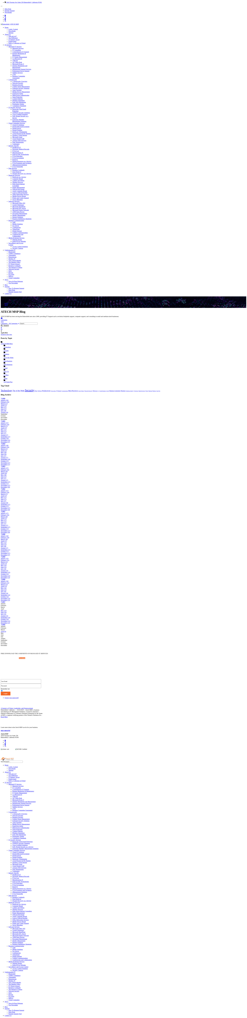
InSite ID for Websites (19, 241)
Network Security (17, 83)
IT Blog (6, 375)
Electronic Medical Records (20, 149)
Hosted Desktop (17, 130)
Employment (12, 41)
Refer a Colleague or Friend (16, 43)
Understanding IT (10, 250)
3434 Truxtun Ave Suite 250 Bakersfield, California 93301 (24, 2)
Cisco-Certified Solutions (20, 114)
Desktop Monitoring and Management (19, 66)
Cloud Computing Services (16, 123)
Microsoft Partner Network (20, 210)
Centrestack (15, 144)
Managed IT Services (15, 46)
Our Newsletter (13, 283)
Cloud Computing (13, 278)
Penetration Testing (18, 104)
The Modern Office (14, 262)
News (6, 279)
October (5, 438)
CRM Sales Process (18, 212)
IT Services (8, 45)
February (5, 402)
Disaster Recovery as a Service (21, 173)
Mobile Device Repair (19, 196)
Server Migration (17, 199)
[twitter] (5, 742)
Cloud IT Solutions (18, 125)
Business (6, 354)
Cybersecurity (12, 79)
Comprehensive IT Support (20, 52)
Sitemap (10, 33)
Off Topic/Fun (8, 382)
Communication (65, 390)
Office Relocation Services (20, 194)
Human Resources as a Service (21, 161)
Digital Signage (17, 231)
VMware (15, 60)
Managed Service (141, 390)
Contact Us (8, 293)
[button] (123, 329)
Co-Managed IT (17, 59)
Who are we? (12, 36)
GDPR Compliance (14, 253)
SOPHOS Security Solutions (21, 113)
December (5, 442)
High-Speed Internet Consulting (18, 185)
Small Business (103, 390)
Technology (7, 347)
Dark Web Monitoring (19, 102)
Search (6, 325)
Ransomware (12, 257)
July (3, 410)
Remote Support (10, 10)
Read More (4, 717)
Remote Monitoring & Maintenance (19, 54)
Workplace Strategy (129, 390)
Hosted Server (16, 128)
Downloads (8, 12)
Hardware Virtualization (19, 132)
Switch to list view (6, 334)
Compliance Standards (19, 106)
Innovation (53, 390)
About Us (8, 34)
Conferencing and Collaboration (17, 235)
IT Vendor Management (19, 57)
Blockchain (11, 252)
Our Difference (13, 38)
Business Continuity (18, 170)
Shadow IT (11, 259)
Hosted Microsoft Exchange (20, 126)
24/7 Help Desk (17, 62)
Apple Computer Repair (19, 191)
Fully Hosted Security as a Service (22, 847)
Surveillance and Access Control (18, 967)
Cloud (5, 368)
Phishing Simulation (18, 100)
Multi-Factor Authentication (20, 95)
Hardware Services (14, 175)
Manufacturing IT (17, 153)
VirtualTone (16, 229)
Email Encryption (17, 93)
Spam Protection (17, 97)
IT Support (58, 391)
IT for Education (17, 156)
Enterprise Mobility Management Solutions (19, 120)
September (5, 437)
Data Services (12, 168)
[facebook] (5, 740)
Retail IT (15, 159)
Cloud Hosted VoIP (18, 139)
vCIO (14, 74)
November (5, 440)
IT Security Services (14, 107)
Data (36, 391)
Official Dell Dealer (18, 189)
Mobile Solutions (17, 224)
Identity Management (18, 215)
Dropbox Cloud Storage (19, 135)
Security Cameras (17, 248)
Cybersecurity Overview (19, 81)
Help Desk (8, 9)
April (4, 405)
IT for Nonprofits (17, 166)
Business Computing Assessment (18, 77)
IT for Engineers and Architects (21, 163)
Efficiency (95, 391)
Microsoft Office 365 (18, 203)
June (3, 409)
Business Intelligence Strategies (21, 219)
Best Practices (8, 361)
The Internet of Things (15, 267)
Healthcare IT (16, 147)
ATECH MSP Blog (7, 344)
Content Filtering (17, 99)
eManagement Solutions (19, 165)
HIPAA (10, 276)
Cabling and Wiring (18, 180)
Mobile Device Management (21, 92)
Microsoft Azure (17, 137)
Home (6, 27)
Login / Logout (13, 29)
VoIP (13, 222)
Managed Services (18, 48)
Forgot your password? (12, 698)
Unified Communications (20, 233)
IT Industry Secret (13, 39)
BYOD (10, 273)
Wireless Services (17, 182)
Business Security (17, 85)
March (4, 404)
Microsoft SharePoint (18, 206)
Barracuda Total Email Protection (22, 841)
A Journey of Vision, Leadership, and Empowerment (17, 708)
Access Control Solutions (20, 246)
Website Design (17, 239)
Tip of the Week (8, 357)
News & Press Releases (15, 281)
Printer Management (18, 187)
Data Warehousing (18, 142)
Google (107, 390)
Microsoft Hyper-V (18, 64)
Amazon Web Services (19, 140)
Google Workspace (18, 205)
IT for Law (15, 151)
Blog (6, 285)
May (3, 407)
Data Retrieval (16, 172)
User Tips (158, 390)
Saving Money (81, 390)
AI (98, 390)
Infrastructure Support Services (21, 69)
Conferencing (16, 227)
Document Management (19, 213)
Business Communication (16, 220)
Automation (12, 255)
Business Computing (115, 391)
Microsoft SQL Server (19, 208)
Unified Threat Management (21, 86)
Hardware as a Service (19, 177)
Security (6, 350)
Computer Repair (17, 179)
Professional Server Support (20, 71)
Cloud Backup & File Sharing (21, 133)
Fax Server (15, 226)
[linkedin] (5, 744)
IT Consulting (16, 50)
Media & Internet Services (16, 238)
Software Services (13, 201)
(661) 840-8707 (5, 730)
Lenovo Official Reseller (19, 193)
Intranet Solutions (17, 217)
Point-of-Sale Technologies (20, 154)
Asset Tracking (17, 90)
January (4, 400)
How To (6, 371)
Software (40, 391)
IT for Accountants (18, 158)
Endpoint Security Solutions (20, 88)
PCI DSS (11, 274)
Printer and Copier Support (20, 198)
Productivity (46, 391)
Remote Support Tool (15, 292)
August (4, 412)
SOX (10, 271)
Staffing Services (17, 73)
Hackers (154, 390)
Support (7, 286)
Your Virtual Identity (14, 260)
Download (22, 658)
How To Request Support (16, 288)
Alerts (5, 378)
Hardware (150, 390)
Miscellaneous (8, 364)
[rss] (5, 746)
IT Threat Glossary (14, 264)
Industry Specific (13, 146)
